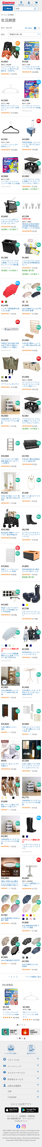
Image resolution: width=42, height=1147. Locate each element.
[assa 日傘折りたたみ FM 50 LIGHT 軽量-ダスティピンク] (23, 301)
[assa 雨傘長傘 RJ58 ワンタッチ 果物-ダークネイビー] (23, 919)
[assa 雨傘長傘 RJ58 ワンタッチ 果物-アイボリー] (38, 915)
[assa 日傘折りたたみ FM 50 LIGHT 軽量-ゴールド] (27, 301)
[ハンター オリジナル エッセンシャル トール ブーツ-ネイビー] (27, 836)
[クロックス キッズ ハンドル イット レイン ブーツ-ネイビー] (23, 605)
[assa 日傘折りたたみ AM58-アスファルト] (23, 957)
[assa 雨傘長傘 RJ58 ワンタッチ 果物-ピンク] (30, 919)
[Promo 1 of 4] (17, 1025)
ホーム (3, 15)
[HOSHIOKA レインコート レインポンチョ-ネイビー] (30, 645)
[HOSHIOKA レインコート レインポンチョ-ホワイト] (23, 645)
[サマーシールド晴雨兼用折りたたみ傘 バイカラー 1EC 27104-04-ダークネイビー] (6, 645)
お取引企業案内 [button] (14, 1086)
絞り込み (28, 28)
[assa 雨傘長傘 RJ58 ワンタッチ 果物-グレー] (27, 919)
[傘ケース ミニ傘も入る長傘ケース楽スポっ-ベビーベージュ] (2, 797)
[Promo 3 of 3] (22, 1038)
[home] (8, 3)
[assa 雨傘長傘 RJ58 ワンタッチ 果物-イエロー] (27, 915)
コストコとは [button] (13, 1060)
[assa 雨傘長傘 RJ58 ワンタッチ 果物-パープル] (23, 915)
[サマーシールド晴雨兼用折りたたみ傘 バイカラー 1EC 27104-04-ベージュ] (13, 645)
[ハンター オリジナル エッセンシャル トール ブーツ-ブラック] (23, 836)
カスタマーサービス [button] (16, 1073)
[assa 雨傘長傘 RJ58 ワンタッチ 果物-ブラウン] (30, 915)
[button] (36, 8)
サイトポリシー (29, 1118)
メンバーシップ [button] (14, 1066)
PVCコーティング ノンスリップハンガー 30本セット (30, 1014)
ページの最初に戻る (33, 977)
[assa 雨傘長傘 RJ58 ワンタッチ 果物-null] (34, 919)
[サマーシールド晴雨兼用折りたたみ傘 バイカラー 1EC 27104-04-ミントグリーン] (9, 645)
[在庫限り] (31, 1032)
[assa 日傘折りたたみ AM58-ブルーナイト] (27, 957)
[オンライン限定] (11, 1032)
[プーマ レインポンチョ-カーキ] (2, 377)
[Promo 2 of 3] (20, 1038)
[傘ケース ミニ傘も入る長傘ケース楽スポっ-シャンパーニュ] (6, 797)
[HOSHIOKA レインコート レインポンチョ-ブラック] (27, 645)
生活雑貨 (11, 15)
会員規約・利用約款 (27, 1116)
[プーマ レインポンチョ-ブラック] (6, 377)
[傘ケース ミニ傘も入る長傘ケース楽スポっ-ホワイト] (9, 797)
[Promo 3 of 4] (22, 1025)
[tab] (21, 1059)
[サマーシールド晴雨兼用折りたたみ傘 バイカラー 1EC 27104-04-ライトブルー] (2, 645)
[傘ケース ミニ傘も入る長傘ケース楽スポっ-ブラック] (13, 797)
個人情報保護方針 (14, 1118)
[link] (10, 59)
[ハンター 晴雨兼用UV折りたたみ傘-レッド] (2, 301)
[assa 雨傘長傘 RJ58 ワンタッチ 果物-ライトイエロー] (34, 915)
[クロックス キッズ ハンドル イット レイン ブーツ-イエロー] (27, 605)
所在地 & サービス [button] (15, 1079)
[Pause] (25, 1038)
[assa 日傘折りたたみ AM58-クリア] (30, 957)
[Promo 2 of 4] (20, 1025)
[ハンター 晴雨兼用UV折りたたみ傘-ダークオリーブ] (6, 301)
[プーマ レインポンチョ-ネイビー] (9, 377)
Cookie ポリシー (21, 1121)
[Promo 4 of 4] (24, 1025)
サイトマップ (12, 1116)
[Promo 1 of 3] (17, 1038)
